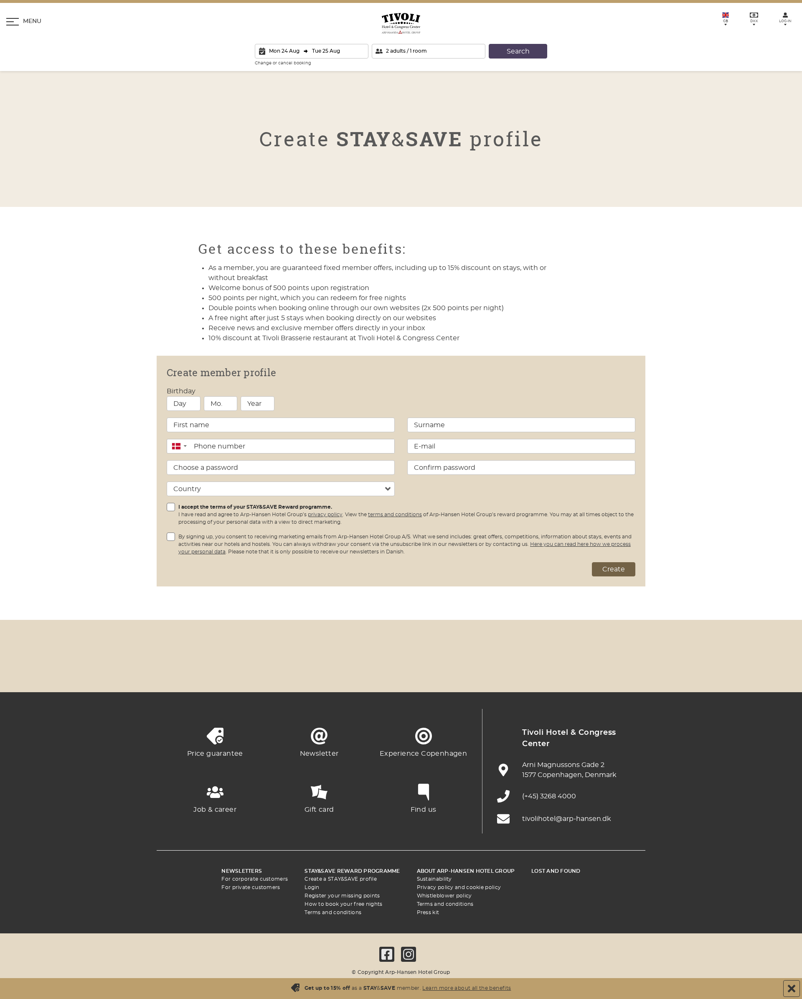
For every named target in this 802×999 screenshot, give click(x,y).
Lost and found (555, 871)
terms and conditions (395, 514)
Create (613, 569)
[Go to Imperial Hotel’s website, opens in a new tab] (309, 671)
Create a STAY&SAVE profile (341, 879)
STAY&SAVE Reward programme (352, 871)
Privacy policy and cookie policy (459, 887)
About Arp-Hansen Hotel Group (466, 871)
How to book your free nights (343, 904)
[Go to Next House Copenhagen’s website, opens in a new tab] (630, 671)
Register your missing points (342, 895)
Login (312, 887)
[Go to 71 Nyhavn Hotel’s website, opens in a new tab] (217, 671)
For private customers (250, 887)
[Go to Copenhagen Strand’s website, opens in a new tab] (263, 671)
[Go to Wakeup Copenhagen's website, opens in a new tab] (538, 671)
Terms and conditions (333, 912)
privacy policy (325, 514)
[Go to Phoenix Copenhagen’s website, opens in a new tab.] (171, 671)
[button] (179, 446)
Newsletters (241, 871)
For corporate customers (254, 879)
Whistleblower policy (444, 895)
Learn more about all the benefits (466, 988)
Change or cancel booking (283, 63)
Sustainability (434, 879)
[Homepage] (401, 23)
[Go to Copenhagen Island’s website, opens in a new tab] (447, 671)
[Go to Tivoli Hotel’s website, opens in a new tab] (401, 671)
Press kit (428, 912)
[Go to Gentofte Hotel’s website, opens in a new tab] (493, 671)
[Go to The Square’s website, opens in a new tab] (355, 671)
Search (518, 51)
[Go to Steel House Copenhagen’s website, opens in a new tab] (584, 671)
